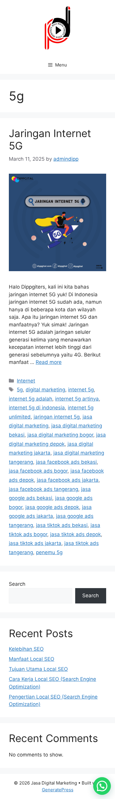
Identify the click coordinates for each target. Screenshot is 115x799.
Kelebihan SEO (26, 649)
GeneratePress (57, 790)
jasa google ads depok (52, 507)
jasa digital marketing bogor (60, 435)
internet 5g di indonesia (37, 408)
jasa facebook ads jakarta (67, 480)
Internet (26, 381)
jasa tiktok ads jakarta (35, 543)
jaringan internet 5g (57, 417)
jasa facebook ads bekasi (66, 462)
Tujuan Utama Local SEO (38, 669)
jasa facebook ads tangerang (43, 489)
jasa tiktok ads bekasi (62, 525)
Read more (49, 362)
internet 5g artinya (77, 399)
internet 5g (81, 390)
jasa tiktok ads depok (75, 534)
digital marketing (45, 390)
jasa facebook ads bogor (38, 471)
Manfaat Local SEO (31, 659)
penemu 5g (49, 552)
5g (20, 390)
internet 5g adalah (30, 399)
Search (17, 584)
